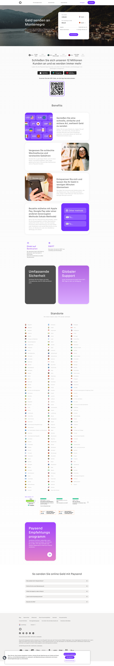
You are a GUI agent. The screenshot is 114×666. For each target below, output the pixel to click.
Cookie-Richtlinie (23, 620)
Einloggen (82, 2)
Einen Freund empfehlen (44, 617)
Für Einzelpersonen (37, 2)
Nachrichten (26, 617)
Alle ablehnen (70, 657)
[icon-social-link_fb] (20, 633)
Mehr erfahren (28, 496)
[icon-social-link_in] (23, 633)
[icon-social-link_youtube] (27, 633)
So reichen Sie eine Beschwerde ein (50, 620)
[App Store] (44, 73)
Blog (20, 617)
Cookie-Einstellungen (70, 660)
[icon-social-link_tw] (33, 633)
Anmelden (91, 2)
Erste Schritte (73, 34)
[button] (4, 658)
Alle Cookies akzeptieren (69, 654)
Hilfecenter (34, 617)
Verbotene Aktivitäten (65, 620)
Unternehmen (51, 2)
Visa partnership (63, 617)
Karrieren (55, 617)
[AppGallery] (70, 73)
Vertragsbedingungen (34, 620)
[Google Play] (57, 73)
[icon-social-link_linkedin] (30, 633)
